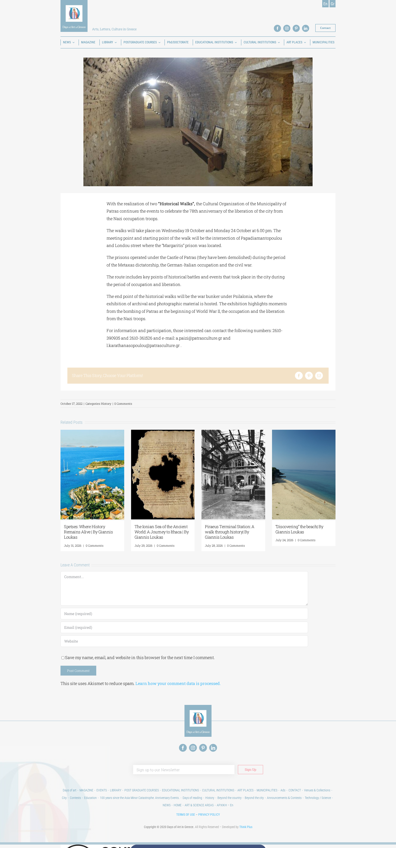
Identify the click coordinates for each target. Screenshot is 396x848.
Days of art (69, 790)
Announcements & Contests (284, 798)
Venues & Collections (317, 790)
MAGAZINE (86, 790)
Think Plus (245, 827)
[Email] (319, 376)
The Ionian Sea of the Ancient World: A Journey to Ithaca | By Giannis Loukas (162, 532)
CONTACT (295, 790)
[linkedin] (305, 28)
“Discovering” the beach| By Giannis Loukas (299, 529)
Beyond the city (254, 798)
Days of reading (192, 798)
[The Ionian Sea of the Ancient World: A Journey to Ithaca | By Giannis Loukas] (163, 432)
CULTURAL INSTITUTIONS (218, 790)
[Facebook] (299, 376)
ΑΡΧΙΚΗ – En (225, 805)
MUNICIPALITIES (267, 790)
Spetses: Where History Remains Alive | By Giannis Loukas (88, 532)
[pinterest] (296, 28)
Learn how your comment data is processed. (178, 683)
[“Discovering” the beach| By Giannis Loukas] (304, 432)
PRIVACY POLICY (209, 814)
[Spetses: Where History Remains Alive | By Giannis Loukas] (92, 432)
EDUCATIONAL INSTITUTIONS (180, 790)
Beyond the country (229, 798)
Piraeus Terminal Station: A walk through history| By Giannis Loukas (229, 532)
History (106, 404)
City (64, 798)
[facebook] (277, 28)
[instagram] (286, 28)
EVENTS (101, 790)
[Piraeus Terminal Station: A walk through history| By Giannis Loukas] (233, 432)
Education (90, 798)
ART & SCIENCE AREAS (199, 805)
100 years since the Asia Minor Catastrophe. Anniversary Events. (139, 798)
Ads (282, 790)
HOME (178, 805)
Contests (75, 798)
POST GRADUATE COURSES (141, 790)
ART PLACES (245, 790)
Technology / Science (318, 798)
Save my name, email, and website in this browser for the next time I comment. (140, 657)
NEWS (166, 805)
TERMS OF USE (185, 814)
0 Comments (123, 404)
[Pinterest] (309, 376)
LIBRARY (115, 790)
